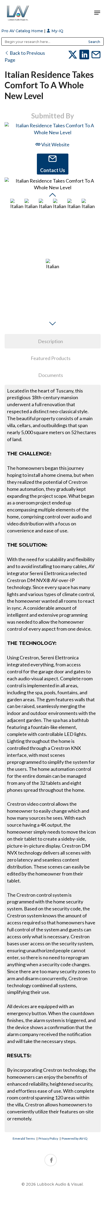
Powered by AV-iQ (75, 1138)
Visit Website (54, 144)
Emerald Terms (24, 1138)
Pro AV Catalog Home (22, 30)
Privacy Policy (48, 1138)
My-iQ (56, 30)
